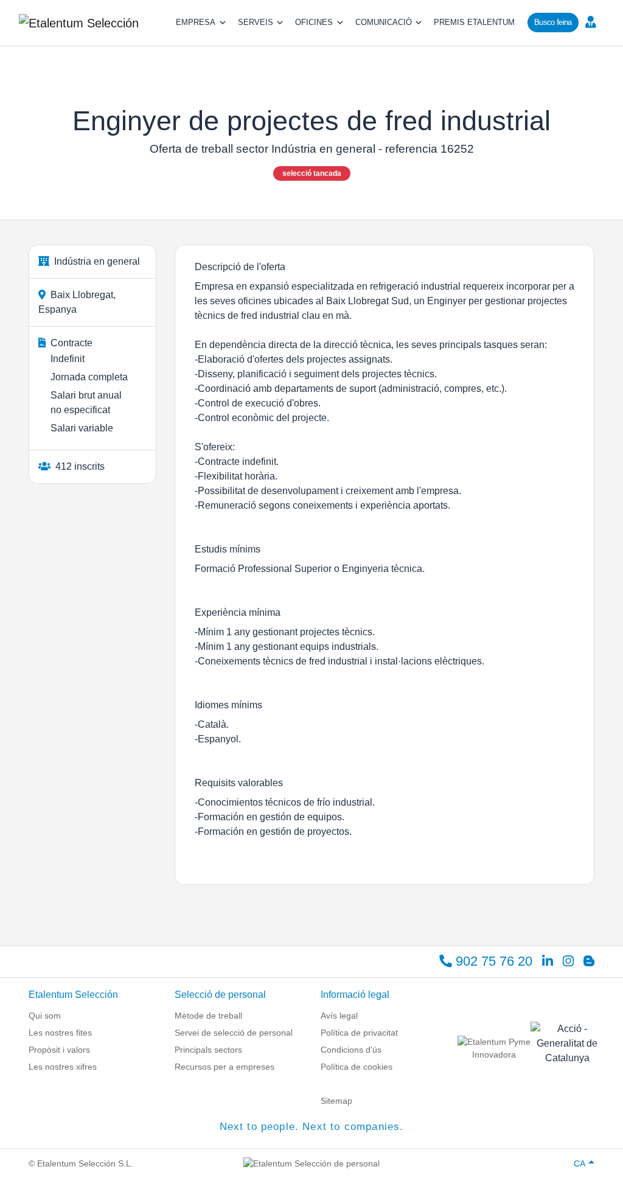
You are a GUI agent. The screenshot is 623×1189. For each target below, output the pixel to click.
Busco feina (553, 22)
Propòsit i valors (59, 1050)
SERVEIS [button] (255, 22)
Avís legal (339, 1015)
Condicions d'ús (351, 1050)
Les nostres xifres (63, 1067)
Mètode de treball (208, 1015)
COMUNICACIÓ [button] (383, 22)
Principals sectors (208, 1050)
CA (579, 1163)
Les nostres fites (60, 1032)
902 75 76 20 (492, 961)
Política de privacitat (359, 1032)
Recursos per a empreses (224, 1067)
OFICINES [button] (314, 22)
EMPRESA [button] (195, 22)
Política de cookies (356, 1067)
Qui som (45, 1015)
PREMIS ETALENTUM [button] (474, 22)
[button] (593, 21)
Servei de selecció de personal (234, 1032)
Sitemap (336, 1101)
